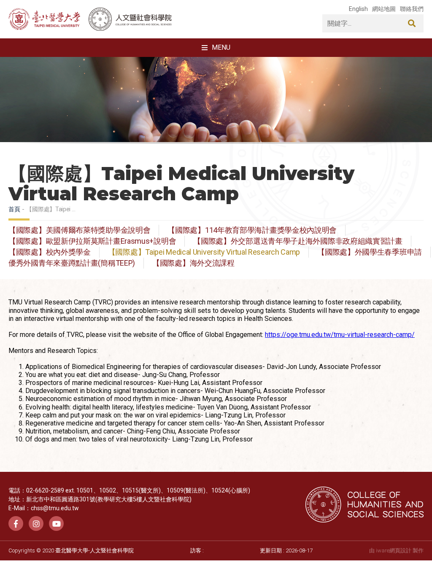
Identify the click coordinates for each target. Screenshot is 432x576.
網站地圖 (384, 9)
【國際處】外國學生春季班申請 (369, 252)
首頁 (14, 209)
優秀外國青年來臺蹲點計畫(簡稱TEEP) (71, 263)
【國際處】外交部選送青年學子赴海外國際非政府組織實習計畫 (297, 241)
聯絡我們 (412, 9)
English (358, 9)
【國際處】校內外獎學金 (49, 252)
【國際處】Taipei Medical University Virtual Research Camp (204, 252)
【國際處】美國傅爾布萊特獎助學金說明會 (79, 230)
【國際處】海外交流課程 (193, 263)
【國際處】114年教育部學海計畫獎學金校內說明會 (252, 230)
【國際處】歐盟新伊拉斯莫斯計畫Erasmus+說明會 (92, 241)
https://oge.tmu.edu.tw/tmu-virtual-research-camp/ (340, 335)
